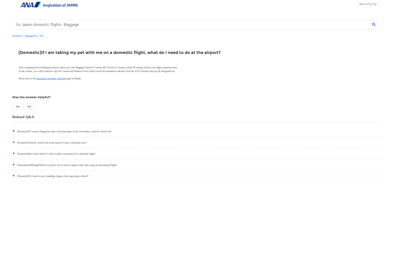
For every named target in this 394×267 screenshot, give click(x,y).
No (29, 106)
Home (368, 4)
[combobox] (189, 24)
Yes (18, 106)
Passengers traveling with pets (51, 78)
